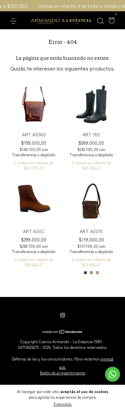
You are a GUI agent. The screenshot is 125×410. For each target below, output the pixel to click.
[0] (110, 20)
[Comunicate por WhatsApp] (112, 374)
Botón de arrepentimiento (62, 372)
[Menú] (14, 20)
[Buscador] (100, 20)
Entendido (63, 404)
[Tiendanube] (62, 332)
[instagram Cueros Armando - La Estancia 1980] (62, 315)
